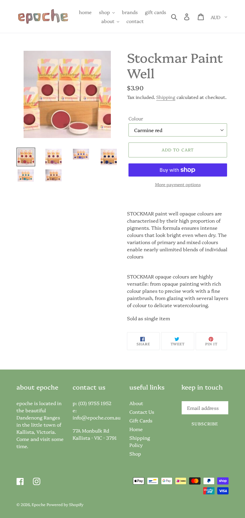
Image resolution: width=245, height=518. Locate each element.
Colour (135, 118)
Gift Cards (140, 420)
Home (136, 429)
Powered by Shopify (65, 504)
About (136, 403)
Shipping (165, 97)
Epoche (38, 504)
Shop (135, 453)
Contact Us (141, 411)
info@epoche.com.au (96, 417)
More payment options (178, 184)
